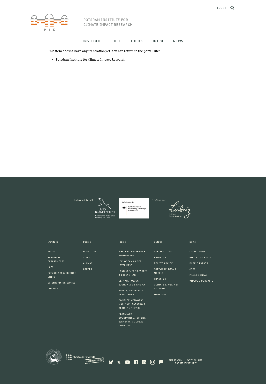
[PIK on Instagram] (153, 362)
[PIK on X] (119, 362)
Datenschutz (195, 360)
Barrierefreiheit (186, 363)
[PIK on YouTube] (128, 362)
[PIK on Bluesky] (111, 362)
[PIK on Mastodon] (161, 362)
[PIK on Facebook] (136, 362)
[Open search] (232, 8)
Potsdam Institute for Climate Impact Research (90, 59)
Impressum (176, 360)
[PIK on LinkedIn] (144, 362)
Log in (221, 8)
